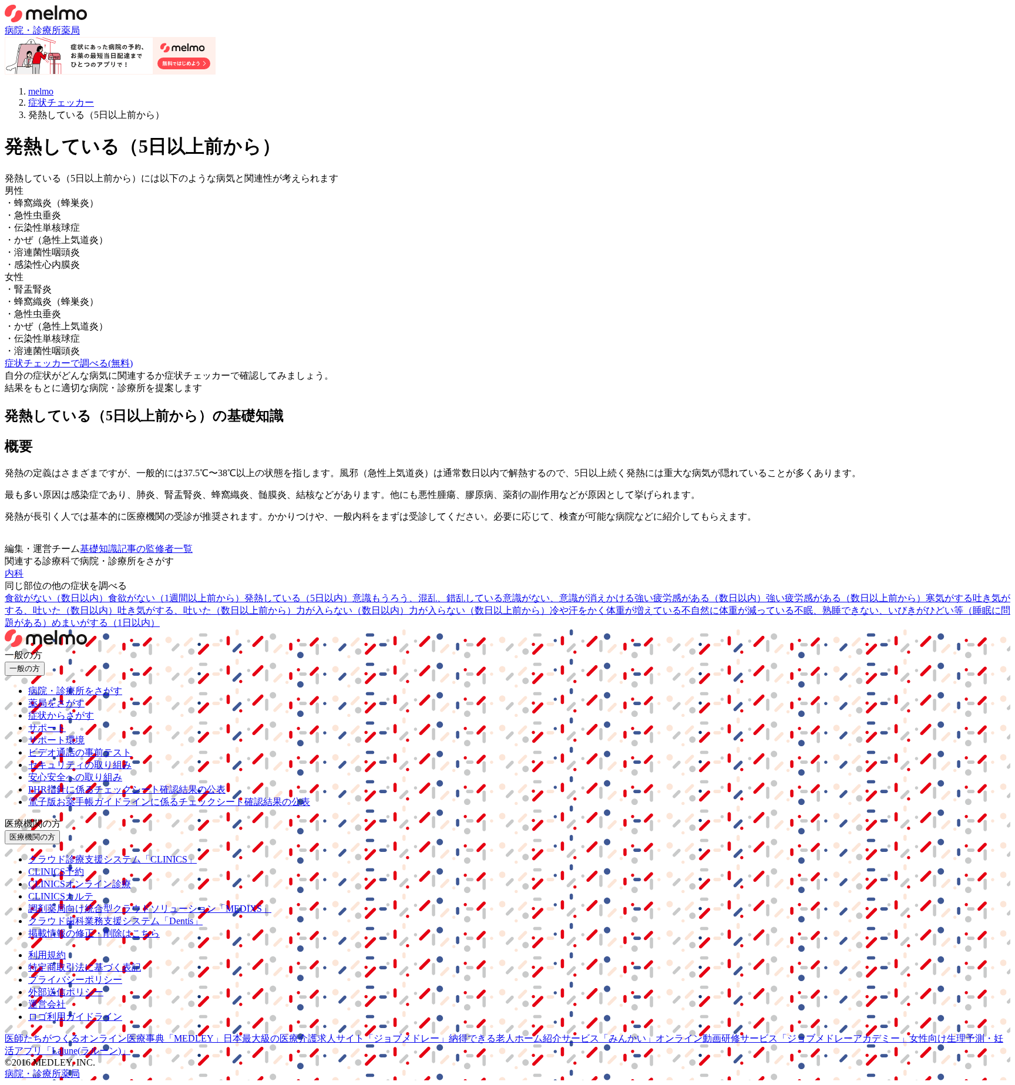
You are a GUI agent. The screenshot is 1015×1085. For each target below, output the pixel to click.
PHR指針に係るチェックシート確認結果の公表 (127, 789)
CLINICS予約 (56, 872)
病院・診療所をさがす (75, 691)
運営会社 (47, 1004)
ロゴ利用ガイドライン (75, 1017)
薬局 (70, 30)
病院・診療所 (33, 30)
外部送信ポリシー (65, 992)
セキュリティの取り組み (80, 765)
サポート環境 (56, 740)
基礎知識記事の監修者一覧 (136, 549)
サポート (47, 728)
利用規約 (47, 955)
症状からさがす (61, 715)
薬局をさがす (56, 703)
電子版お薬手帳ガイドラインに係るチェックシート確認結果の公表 (169, 802)
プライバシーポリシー (75, 980)
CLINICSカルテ (60, 896)
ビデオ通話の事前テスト (80, 752)
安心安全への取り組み (75, 777)
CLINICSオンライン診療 (79, 884)
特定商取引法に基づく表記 (84, 967)
